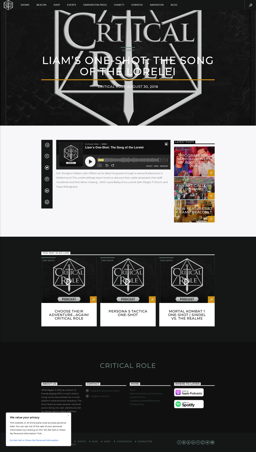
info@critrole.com (100, 396)
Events (71, 4)
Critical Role (128, 365)
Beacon (42, 4)
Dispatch (137, 4)
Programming (183, 149)
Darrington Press (95, 4)
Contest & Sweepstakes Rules (145, 400)
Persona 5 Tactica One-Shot (128, 313)
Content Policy (137, 397)
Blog (174, 4)
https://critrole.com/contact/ (105, 390)
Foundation (124, 441)
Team (132, 390)
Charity (119, 4)
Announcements (185, 202)
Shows (25, 4)
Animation (157, 4)
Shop (57, 4)
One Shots (128, 50)
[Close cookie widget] (68, 415)
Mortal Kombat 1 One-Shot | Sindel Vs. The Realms (187, 314)
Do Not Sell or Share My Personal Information (34, 440)
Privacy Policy (137, 404)
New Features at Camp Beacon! (194, 210)
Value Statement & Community (146, 393)
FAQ (73, 444)
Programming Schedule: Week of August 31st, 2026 (194, 160)
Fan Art (179, 179)
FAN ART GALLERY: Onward (194, 187)
